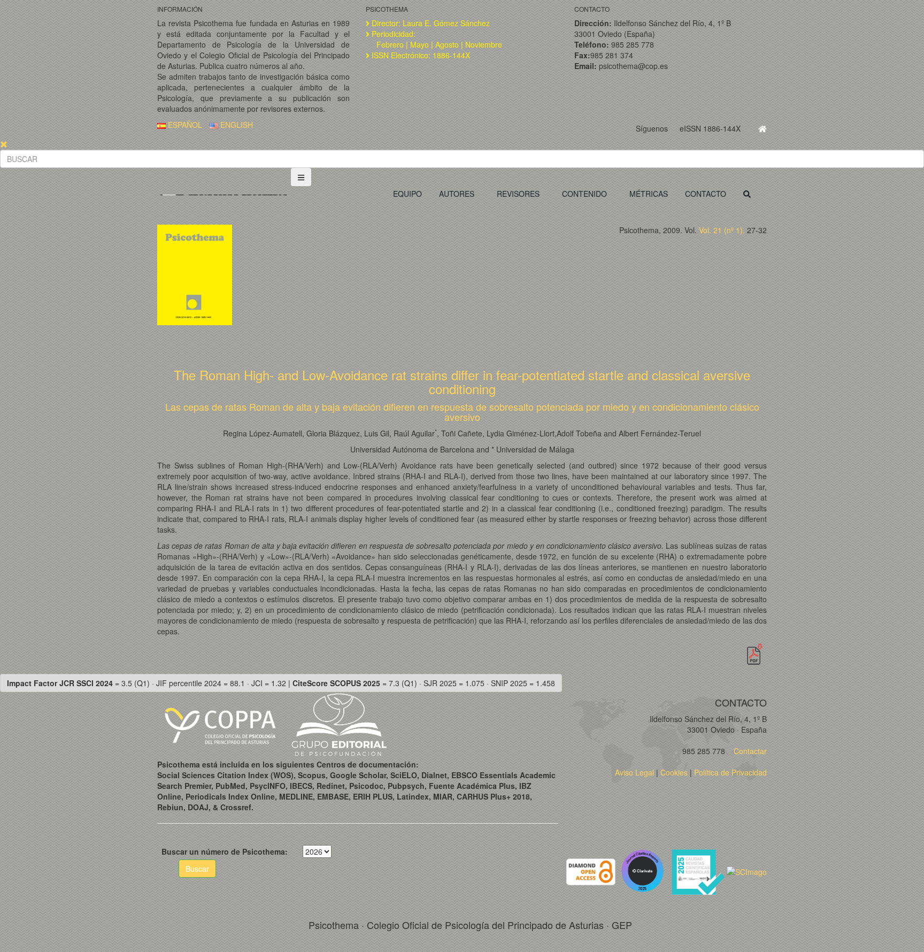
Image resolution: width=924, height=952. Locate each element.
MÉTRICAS (648, 193)
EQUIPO (407, 193)
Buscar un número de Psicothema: (224, 851)
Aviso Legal (634, 772)
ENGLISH (235, 124)
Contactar (749, 751)
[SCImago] (747, 870)
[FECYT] (699, 870)
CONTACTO (705, 193)
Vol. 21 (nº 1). (722, 230)
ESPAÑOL (184, 124)
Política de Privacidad (730, 772)
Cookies (674, 772)
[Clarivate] (644, 870)
